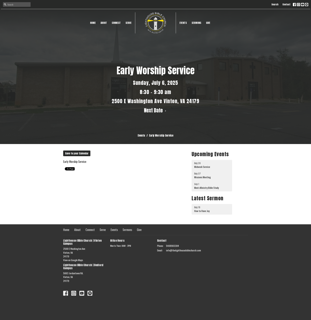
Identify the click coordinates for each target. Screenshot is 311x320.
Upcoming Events (210, 154)
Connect (116, 23)
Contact (286, 4)
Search (274, 4)
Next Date (154, 110)
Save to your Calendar (76, 153)
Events (183, 23)
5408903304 (172, 246)
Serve (129, 23)
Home (93, 23)
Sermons (196, 23)
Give (208, 23)
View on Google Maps (73, 260)
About (104, 23)
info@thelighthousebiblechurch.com (183, 250)
